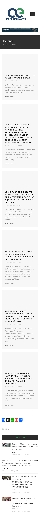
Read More (10, 97)
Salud (14, 452)
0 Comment (18, 81)
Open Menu (32, 14)
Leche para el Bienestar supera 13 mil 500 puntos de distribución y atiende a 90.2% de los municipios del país (19, 197)
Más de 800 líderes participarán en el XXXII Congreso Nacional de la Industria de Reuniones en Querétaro (19, 316)
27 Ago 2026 (26, 454)
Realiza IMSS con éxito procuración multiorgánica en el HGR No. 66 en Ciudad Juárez (25, 446)
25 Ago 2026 (9, 386)
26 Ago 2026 (9, 81)
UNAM (14, 490)
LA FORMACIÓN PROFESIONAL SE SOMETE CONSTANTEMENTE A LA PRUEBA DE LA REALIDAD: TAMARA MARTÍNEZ (24, 482)
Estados (5, 468)
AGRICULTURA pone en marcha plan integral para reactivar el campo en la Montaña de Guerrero (19, 378)
